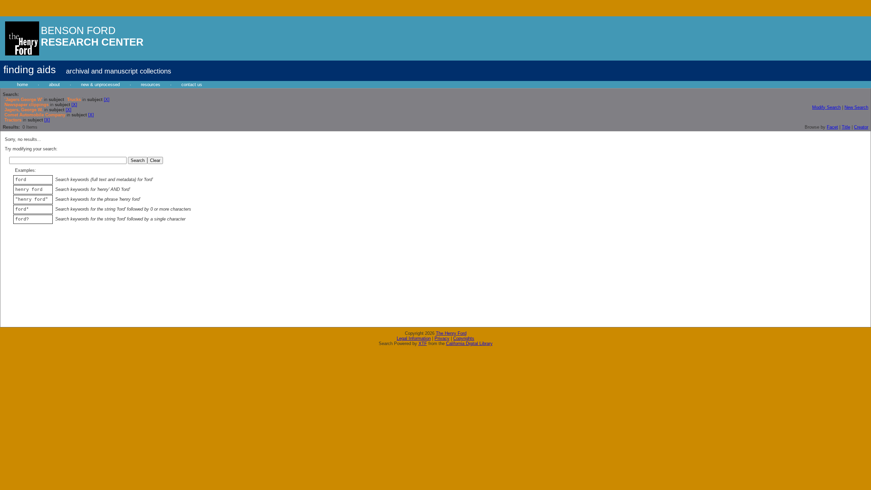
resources (150, 84)
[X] (107, 99)
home (22, 84)
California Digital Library (469, 343)
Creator (861, 127)
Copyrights (463, 338)
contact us (191, 84)
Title (846, 127)
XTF (422, 343)
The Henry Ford (451, 333)
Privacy (441, 338)
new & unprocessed (100, 84)
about (54, 84)
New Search (856, 107)
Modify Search (826, 107)
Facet (832, 127)
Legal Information (414, 338)
